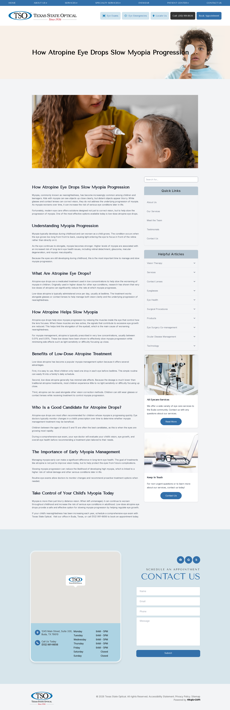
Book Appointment (209, 15)
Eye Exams (112, 15)
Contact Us (214, 3)
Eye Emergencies (138, 15)
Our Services (153, 211)
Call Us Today (50, 643)
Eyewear (144, 3)
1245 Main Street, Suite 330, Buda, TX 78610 (57, 633)
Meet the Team (154, 220)
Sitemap (195, 696)
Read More (171, 421)
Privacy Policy (182, 696)
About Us (152, 202)
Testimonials (153, 229)
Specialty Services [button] (107, 3)
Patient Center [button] (177, 3)
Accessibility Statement (161, 696)
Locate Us (161, 15)
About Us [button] (39, 3)
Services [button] (70, 3)
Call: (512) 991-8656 (183, 15)
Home (12, 3)
